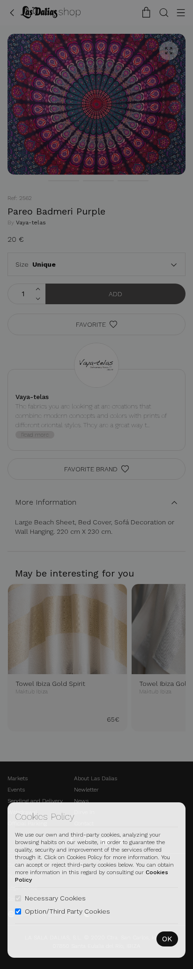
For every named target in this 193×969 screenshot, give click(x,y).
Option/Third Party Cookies (67, 911)
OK (167, 938)
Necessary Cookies (55, 898)
